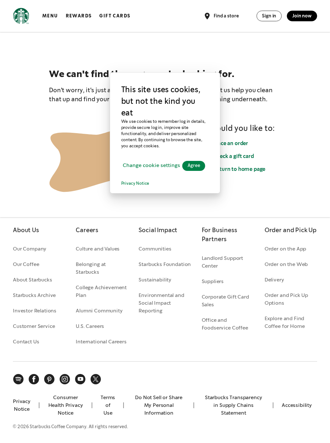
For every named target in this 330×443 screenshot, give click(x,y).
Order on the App (285, 248)
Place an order (230, 143)
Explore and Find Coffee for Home (285, 322)
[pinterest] (49, 379)
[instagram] (65, 379)
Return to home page (239, 169)
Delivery (274, 279)
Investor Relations (34, 310)
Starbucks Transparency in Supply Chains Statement (233, 405)
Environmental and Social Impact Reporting (161, 303)
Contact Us (26, 341)
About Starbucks (32, 279)
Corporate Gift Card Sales (225, 300)
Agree (194, 165)
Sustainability (155, 279)
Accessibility (297, 405)
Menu (50, 16)
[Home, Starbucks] (21, 17)
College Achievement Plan (101, 291)
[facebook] (34, 379)
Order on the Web (286, 264)
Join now (302, 16)
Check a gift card (233, 156)
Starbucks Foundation (165, 264)
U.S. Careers (90, 326)
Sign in (269, 16)
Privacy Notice (135, 184)
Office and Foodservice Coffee (225, 324)
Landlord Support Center (222, 262)
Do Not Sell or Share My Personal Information (158, 405)
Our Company (29, 248)
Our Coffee (26, 264)
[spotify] (18, 379)
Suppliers (213, 281)
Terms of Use (108, 405)
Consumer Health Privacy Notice (65, 405)
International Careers (101, 341)
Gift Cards (114, 16)
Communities (155, 248)
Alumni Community (99, 310)
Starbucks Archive (34, 295)
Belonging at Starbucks (91, 268)
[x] (96, 379)
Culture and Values (98, 248)
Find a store (226, 15)
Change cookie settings (151, 165)
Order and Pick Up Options (286, 299)
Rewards (79, 16)
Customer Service (34, 326)
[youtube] (80, 379)
